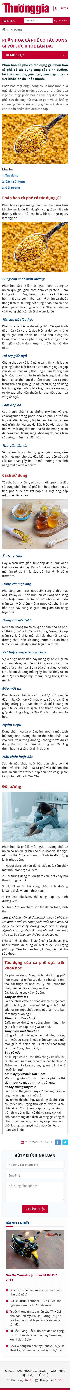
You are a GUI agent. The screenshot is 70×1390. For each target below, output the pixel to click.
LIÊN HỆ (43, 1375)
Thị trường (15, 29)
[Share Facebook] (58, 1142)
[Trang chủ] (3, 29)
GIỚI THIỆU (58, 1371)
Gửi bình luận (35, 1209)
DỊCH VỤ (27, 1375)
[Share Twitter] (65, 1142)
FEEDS (64, 8)
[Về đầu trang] (65, 557)
